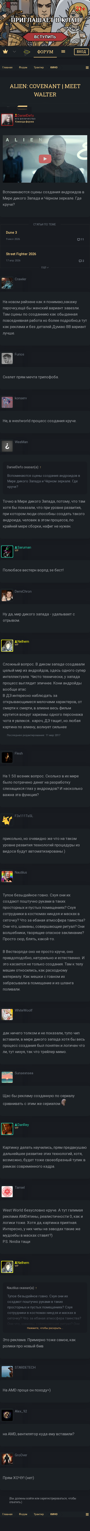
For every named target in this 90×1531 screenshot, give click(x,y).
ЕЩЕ (44, 267)
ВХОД (81, 52)
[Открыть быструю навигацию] (87, 67)
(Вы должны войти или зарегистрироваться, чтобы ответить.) (42, 1500)
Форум (45, 51)
